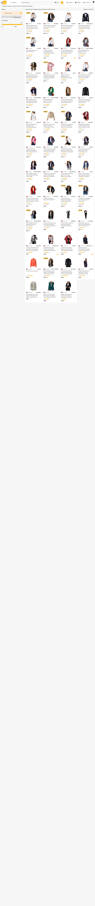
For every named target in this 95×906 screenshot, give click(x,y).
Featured (91, 9)
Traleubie (56, 48)
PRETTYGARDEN (89, 48)
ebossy (91, 171)
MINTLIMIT (90, 122)
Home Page (4, 6)
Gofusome (38, 245)
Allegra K (73, 292)
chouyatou (38, 73)
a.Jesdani (91, 196)
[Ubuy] (4, 2)
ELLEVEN (39, 23)
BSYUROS (56, 23)
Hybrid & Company (89, 245)
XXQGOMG (38, 292)
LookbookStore (89, 23)
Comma (39, 269)
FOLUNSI (74, 122)
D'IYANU (91, 269)
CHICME (56, 73)
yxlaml (74, 73)
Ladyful (74, 245)
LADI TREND (73, 269)
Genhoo (91, 147)
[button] (70, 2)
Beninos (91, 97)
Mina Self (39, 122)
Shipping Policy (17, 17)
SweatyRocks (55, 245)
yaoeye (39, 196)
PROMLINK (73, 221)
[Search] (62, 2)
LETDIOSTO (55, 196)
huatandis (73, 48)
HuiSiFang (91, 221)
